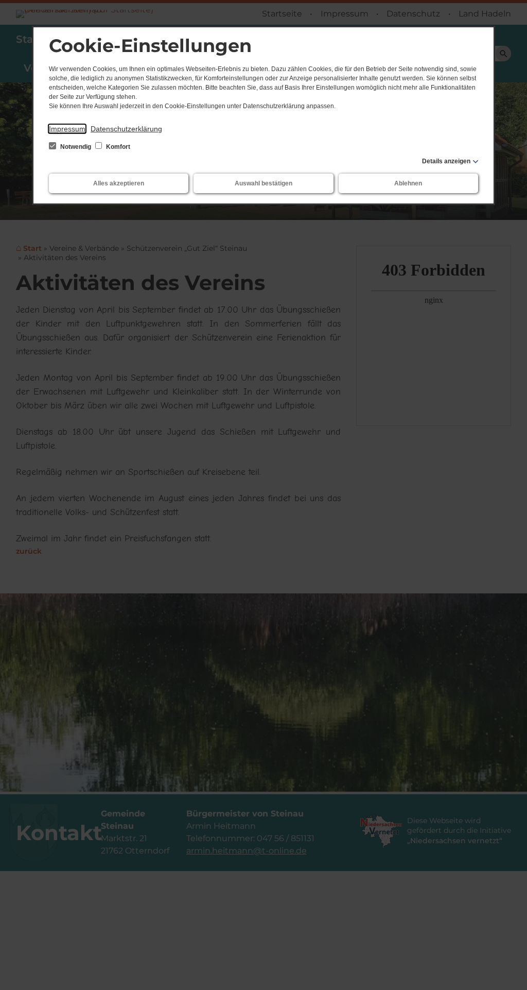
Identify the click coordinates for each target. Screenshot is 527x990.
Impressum (67, 129)
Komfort (117, 146)
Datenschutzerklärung (126, 129)
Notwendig (76, 146)
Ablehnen (408, 183)
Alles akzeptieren (118, 183)
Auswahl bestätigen (263, 183)
